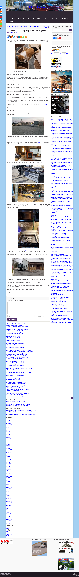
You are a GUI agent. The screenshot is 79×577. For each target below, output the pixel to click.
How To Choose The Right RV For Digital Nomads (15, 332)
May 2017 (8, 483)
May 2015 (8, 510)
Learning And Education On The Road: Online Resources (17, 329)
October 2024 (8, 438)
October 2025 (8, 423)
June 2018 (8, 472)
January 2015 (8, 516)
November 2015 (9, 502)
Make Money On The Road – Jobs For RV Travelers (16, 394)
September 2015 (9, 505)
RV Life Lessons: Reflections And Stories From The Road (17, 326)
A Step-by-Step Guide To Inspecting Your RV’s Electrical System (23, 410)
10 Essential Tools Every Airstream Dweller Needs (61, 282)
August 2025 (8, 426)
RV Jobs (16, 15)
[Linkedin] (14, 37)
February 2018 (9, 474)
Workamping (9, 15)
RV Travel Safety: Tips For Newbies (58, 304)
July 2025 (7, 427)
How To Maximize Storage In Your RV (13, 336)
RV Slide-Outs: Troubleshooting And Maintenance (16, 339)
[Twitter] (56, 38)
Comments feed (9, 534)
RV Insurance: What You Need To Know (13, 334)
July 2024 (7, 442)
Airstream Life (47, 18)
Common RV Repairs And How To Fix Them (14, 348)
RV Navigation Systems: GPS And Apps (13, 359)
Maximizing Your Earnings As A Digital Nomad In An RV (17, 378)
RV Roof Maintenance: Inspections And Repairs (15, 347)
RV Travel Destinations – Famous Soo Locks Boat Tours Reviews (18, 372)
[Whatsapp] (23, 37)
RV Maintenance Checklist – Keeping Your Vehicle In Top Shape (18, 350)
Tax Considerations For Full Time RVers (13, 387)
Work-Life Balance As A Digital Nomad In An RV (60, 318)
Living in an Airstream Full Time (34, 18)
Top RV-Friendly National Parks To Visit (59, 308)
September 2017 (9, 477)
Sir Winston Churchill (11, 18)
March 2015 (8, 513)
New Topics (22, 12)
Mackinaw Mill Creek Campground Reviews (14, 373)
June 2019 (8, 462)
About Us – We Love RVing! (12, 12)
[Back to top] (76, 574)
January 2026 (8, 420)
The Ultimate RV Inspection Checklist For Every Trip (61, 216)
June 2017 (8, 481)
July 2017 (7, 480)
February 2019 (9, 465)
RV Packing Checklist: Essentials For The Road (60, 295)
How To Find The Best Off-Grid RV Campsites (60, 161)
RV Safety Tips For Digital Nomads (13, 376)
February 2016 (9, 498)
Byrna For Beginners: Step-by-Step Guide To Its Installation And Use (23, 414)
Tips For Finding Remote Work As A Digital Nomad (16, 327)
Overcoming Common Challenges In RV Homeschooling (62, 208)
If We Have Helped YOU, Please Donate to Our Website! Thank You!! (62, 47)
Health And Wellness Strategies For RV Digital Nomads (62, 135)
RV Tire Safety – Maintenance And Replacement (15, 383)
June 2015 (8, 509)
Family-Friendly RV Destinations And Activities (60, 307)
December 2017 (9, 476)
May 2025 (8, 430)
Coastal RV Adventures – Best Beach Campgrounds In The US (18, 393)
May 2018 (8, 473)
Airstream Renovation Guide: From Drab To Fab (60, 261)
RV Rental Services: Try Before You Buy (58, 233)
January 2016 (8, 499)
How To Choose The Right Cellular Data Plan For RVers (62, 151)
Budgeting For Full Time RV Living (12, 390)
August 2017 (8, 478)
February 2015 (9, 515)
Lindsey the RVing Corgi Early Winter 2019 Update (18, 26)
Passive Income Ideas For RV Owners (13, 379)
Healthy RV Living (22, 18)
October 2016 (8, 488)
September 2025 (9, 424)
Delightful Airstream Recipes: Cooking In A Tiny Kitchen (62, 265)
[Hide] (0, 28)
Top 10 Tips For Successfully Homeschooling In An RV (61, 209)
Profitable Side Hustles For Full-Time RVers (14, 371)
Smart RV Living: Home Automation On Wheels (15, 361)
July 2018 (7, 470)
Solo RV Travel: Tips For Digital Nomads (59, 305)
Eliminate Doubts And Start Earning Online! (14, 380)
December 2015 (9, 501)
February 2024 (9, 445)
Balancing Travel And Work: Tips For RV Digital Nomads (62, 123)
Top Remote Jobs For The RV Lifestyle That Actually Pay (62, 137)
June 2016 (8, 492)
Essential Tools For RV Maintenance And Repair (15, 375)
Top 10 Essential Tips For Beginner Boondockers (60, 204)
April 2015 (8, 512)
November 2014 (9, 519)
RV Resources (36, 15)
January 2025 (8, 434)
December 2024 (9, 435)
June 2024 (8, 444)
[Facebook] (8, 37)
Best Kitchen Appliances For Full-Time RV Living (15, 330)
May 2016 (8, 494)
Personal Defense (56, 18)
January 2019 (8, 466)
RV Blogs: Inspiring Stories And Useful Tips (14, 369)
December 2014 (9, 517)
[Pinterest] (17, 37)
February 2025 (9, 433)
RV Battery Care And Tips (11, 344)
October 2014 (8, 520)
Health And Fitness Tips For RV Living (13, 337)
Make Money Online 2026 (25, 15)
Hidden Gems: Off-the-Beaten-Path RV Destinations (61, 311)
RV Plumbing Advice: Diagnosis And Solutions (15, 343)
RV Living (16, 32)
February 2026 (9, 419)
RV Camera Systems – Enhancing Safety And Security (16, 355)
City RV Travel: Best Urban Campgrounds (59, 309)
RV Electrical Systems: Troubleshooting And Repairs (16, 341)
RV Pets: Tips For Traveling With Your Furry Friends (61, 316)
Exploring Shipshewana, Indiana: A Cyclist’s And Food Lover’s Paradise (19, 368)
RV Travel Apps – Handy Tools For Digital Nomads (16, 382)
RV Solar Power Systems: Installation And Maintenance (16, 354)
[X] (10, 37)
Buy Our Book (21, 21)
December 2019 (9, 458)
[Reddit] (12, 37)
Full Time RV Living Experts (39, 7)
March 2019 (8, 463)
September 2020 (9, 453)
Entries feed (8, 532)
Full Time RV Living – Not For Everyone (46, 12)
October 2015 (8, 504)
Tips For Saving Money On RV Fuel (57, 298)
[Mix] (21, 37)
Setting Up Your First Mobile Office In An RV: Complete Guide (18, 404)
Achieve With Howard (11, 21)
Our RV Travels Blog (64, 15)
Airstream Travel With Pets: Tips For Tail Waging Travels (62, 280)
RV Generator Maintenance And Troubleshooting (15, 346)
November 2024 (9, 437)
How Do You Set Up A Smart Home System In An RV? (61, 158)
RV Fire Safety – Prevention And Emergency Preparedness (17, 385)
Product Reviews (45, 15)
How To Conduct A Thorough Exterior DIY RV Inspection (62, 230)
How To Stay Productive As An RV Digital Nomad (60, 117)
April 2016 (8, 495)
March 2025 (8, 431)
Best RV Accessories (31, 12)
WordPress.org (9, 535)
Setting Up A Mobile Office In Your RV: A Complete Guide (17, 406)
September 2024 (9, 440)
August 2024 (8, 441)
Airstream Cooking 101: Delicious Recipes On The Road (62, 245)
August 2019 (8, 459)
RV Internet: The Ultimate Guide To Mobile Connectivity (17, 362)
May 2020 (8, 455)
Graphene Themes (8, 574)
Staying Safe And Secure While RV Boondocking (60, 165)
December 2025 (9, 421)
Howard (12, 32)
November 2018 (9, 467)
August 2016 (8, 490)
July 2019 (7, 460)
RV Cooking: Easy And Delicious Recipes (14, 325)
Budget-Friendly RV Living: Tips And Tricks (14, 333)
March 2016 (8, 497)
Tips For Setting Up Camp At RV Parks (58, 301)
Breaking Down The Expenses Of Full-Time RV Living (61, 197)
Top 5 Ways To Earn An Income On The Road (14, 391)
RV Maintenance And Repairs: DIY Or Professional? (61, 300)
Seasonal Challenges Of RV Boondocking (59, 159)
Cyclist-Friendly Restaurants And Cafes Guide (15, 365)
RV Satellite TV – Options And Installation (14, 358)
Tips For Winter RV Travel (56, 293)
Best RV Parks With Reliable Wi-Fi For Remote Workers (62, 119)
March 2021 (8, 451)
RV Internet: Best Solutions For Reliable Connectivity (61, 286)
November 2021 (9, 449)
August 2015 (8, 506)
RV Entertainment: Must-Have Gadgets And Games (61, 322)
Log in (7, 531)
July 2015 (7, 508)
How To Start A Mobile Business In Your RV (14, 386)
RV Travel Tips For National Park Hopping (59, 315)
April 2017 (8, 484)
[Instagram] (58, 38)
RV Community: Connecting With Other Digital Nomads (17, 323)
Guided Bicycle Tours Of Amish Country (13, 366)
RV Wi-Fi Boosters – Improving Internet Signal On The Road (17, 353)
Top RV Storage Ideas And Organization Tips (14, 396)
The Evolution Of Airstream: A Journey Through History (62, 218)
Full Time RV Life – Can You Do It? (64, 12)
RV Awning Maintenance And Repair (13, 340)
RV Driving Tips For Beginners (57, 294)
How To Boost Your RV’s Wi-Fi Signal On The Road (61, 141)
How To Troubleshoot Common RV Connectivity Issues (62, 152)
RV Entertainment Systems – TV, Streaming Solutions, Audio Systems (19, 351)
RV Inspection (54, 15)
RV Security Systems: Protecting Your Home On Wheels (17, 357)
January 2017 (8, 485)
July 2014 (7, 522)
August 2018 (8, 469)
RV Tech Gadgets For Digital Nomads (13, 364)
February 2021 (9, 452)
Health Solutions (65, 18)
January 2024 (8, 446)
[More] (26, 37)
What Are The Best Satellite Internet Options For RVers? (62, 156)
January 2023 (8, 448)
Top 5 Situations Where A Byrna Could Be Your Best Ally (62, 231)
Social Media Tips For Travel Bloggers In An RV (60, 297)
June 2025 (8, 428)
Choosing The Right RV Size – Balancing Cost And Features (17, 389)
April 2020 (8, 456)
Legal (74, 573)
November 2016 (9, 487)
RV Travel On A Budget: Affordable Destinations (60, 302)
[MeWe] (19, 37)
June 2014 (8, 523)
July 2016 (7, 491)
